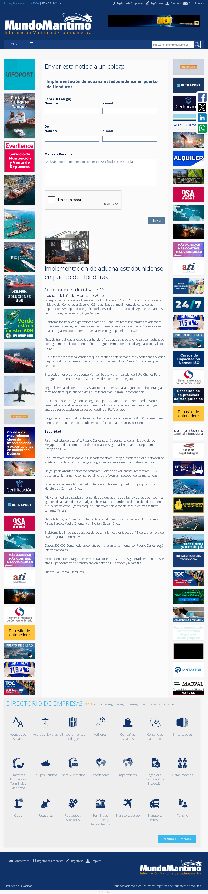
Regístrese (77, 861)
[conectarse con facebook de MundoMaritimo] (202, 97)
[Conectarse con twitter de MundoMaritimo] (202, 107)
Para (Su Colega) (58, 99)
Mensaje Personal (59, 154)
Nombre (51, 103)
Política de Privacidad (19, 886)
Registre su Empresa (177, 839)
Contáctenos (21, 861)
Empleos (96, 861)
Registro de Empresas (50, 861)
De (47, 126)
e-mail (107, 103)
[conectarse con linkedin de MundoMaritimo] (202, 117)
